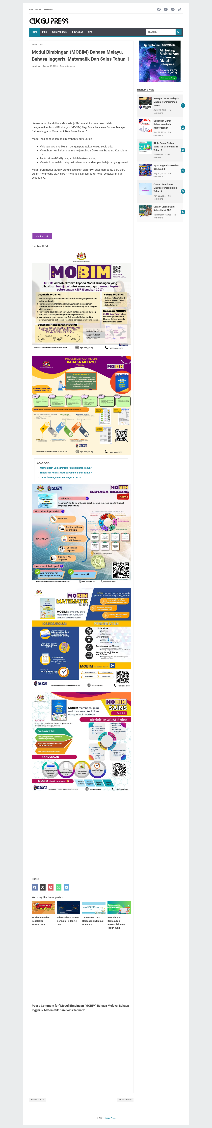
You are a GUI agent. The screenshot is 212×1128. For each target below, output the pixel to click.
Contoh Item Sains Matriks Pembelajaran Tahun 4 (66, 468)
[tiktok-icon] (179, 9)
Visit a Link (42, 236)
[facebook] (35, 887)
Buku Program (59, 32)
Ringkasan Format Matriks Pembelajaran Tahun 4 (66, 472)
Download (77, 32)
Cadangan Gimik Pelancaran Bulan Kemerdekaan (163, 124)
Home (34, 32)
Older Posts (125, 1100)
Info (44, 32)
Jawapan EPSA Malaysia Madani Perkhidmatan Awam (167, 102)
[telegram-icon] (172, 9)
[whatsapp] (58, 887)
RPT (90, 32)
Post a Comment (67, 66)
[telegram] (66, 887)
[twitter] (43, 887)
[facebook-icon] (158, 9)
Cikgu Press (110, 1118)
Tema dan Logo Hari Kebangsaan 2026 (60, 477)
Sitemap (48, 9)
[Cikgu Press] (49, 20)
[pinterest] (50, 887)
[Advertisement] (81, 94)
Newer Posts (37, 1100)
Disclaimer (35, 9)
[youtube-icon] (165, 9)
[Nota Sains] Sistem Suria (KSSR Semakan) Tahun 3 (166, 146)
